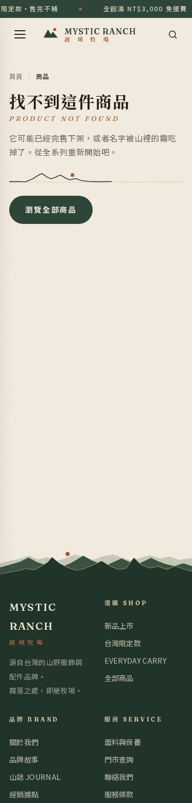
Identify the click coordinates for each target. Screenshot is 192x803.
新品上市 (119, 625)
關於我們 (23, 741)
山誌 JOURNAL (34, 776)
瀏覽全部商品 (51, 209)
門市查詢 (119, 759)
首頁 (16, 76)
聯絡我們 (119, 776)
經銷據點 (23, 794)
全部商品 (119, 677)
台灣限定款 (122, 642)
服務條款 (119, 794)
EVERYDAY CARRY (135, 660)
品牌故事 (23, 759)
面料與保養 (122, 741)
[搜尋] (172, 34)
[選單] (20, 34)
